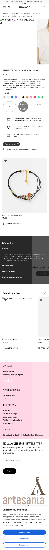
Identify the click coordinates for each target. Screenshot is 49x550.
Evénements (24, 149)
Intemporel (34, 149)
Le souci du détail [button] (8, 271)
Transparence (8, 423)
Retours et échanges (10, 413)
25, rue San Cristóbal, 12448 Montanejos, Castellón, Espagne (23, 435)
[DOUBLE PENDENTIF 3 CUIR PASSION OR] (24, 185)
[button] (4, 7)
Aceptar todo (24, 532)
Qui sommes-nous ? (9, 395)
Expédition (6, 410)
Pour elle (15, 14)
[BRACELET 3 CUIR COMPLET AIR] (18, 317)
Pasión (35, 14)
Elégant (15, 149)
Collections (25, 14)
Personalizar (24, 538)
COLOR (6, 93)
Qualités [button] (5, 248)
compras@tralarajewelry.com (13, 374)
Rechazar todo (24, 545)
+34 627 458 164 (8, 371)
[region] (24, 528)
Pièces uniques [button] (7, 265)
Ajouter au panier (23, 106)
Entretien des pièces (10, 417)
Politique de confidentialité (12, 420)
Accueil (5, 14)
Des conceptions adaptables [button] (12, 277)
